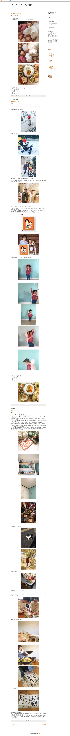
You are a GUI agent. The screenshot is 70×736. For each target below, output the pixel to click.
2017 (50, 53)
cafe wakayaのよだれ (21, 4)
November (51, 55)
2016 (50, 72)
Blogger (39, 733)
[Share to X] (27, 95)
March (51, 65)
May (50, 62)
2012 (50, 77)
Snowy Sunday (15, 101)
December (51, 54)
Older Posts (44, 724)
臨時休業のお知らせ (16, 13)
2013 (50, 76)
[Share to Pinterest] (29, 95)
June (51, 61)
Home (29, 724)
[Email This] (25, 95)
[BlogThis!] (26, 95)
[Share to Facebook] (28, 95)
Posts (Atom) (17, 726)
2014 (50, 75)
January (51, 67)
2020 (50, 49)
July (50, 60)
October (51, 56)
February (51, 66)
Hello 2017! (14, 410)
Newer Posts (13, 724)
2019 (50, 50)
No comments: (22, 95)
